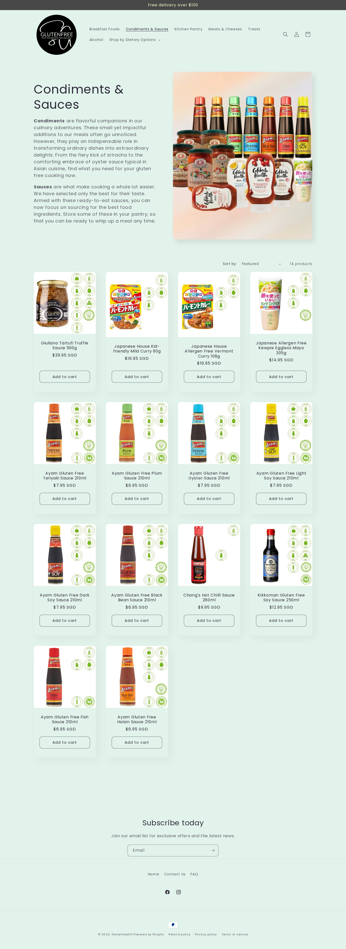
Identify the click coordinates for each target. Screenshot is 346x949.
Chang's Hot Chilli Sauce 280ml (209, 598)
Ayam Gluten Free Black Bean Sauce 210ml (137, 598)
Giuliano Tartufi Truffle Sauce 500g (64, 345)
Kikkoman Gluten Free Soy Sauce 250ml (281, 598)
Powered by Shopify (148, 934)
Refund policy (179, 934)
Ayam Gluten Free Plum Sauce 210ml (137, 476)
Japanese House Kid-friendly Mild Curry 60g (137, 349)
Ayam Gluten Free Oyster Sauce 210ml (209, 476)
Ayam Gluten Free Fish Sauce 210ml (65, 719)
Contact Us (175, 874)
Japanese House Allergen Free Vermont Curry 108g (209, 351)
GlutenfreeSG (121, 934)
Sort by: (230, 263)
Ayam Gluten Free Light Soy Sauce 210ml (281, 476)
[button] (134, 39)
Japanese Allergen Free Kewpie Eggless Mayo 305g (281, 348)
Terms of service (235, 934)
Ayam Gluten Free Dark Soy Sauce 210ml (65, 598)
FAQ (194, 874)
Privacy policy (206, 934)
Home (153, 874)
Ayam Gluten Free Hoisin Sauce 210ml (137, 719)
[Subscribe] (212, 850)
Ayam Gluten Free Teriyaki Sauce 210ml (64, 476)
